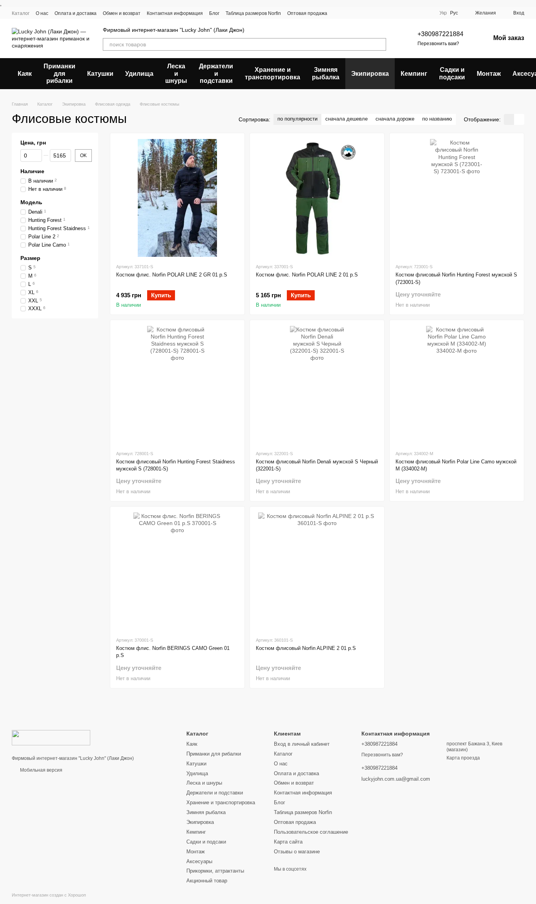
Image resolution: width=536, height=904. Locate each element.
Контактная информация (175, 13)
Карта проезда (463, 758)
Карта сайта (288, 842)
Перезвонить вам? (438, 43)
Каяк (25, 73)
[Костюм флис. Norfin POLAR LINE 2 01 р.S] (317, 198)
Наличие (32, 171)
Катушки (100, 73)
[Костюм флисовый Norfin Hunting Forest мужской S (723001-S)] (457, 198)
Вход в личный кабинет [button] (302, 744)
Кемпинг (414, 73)
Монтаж (489, 73)
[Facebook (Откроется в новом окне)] (399, 13)
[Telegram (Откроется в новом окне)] (417, 13)
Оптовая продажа (307, 13)
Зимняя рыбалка (325, 73)
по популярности (297, 119)
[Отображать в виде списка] (519, 119)
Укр (443, 13)
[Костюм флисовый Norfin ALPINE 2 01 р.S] (317, 571)
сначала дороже (395, 119)
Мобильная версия (40, 770)
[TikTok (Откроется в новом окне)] (389, 13)
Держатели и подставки (216, 73)
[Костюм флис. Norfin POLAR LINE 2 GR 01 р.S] (177, 198)
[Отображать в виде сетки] (509, 119)
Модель (31, 202)
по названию (437, 119)
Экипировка (370, 73)
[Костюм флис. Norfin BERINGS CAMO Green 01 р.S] (177, 571)
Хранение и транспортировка (272, 73)
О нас (42, 13)
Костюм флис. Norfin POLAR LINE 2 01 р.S (307, 275)
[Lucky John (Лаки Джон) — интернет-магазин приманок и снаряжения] (51, 737)
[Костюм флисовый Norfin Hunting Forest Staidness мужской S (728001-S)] (177, 385)
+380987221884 (440, 34)
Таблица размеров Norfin (253, 13)
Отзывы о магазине (297, 852)
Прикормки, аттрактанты (215, 871)
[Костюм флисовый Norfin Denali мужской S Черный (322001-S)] (317, 385)
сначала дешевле (346, 119)
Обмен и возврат (121, 13)
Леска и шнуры (176, 73)
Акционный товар (206, 881)
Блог (214, 13)
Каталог (20, 13)
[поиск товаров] (380, 44)
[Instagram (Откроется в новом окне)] (380, 13)
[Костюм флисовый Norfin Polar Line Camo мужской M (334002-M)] (457, 385)
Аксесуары (199, 861)
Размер (30, 258)
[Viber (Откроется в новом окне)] (427, 13)
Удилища (139, 73)
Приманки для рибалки (59, 73)
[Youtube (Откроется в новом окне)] (408, 13)
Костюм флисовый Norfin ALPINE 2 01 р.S (306, 648)
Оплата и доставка (76, 13)
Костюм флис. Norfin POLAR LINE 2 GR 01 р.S (171, 275)
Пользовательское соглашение (311, 832)
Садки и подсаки (452, 73)
